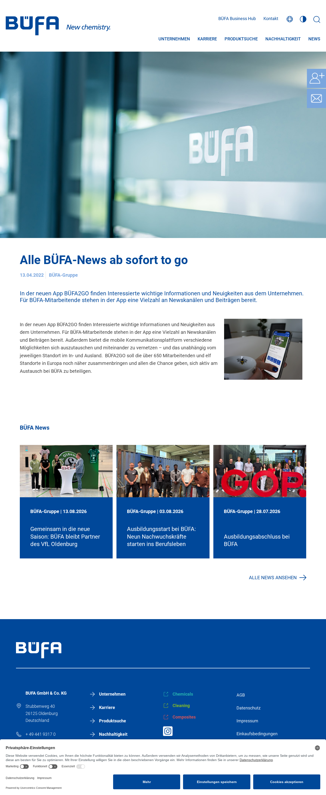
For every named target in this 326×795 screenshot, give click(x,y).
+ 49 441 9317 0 (41, 734)
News (314, 39)
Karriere (207, 39)
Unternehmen (174, 39)
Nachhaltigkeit (283, 39)
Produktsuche (241, 39)
